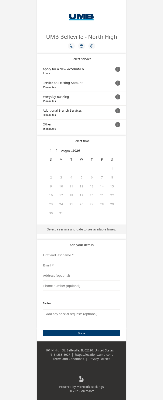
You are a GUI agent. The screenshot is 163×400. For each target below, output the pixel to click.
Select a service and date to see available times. (81, 229)
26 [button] (81, 204)
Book (81, 333)
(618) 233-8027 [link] (60, 355)
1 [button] (112, 168)
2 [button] (51, 177)
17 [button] (61, 195)
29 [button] (112, 204)
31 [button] (61, 213)
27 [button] (92, 204)
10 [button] (61, 186)
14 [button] (102, 186)
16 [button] (51, 195)
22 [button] (112, 195)
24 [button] (61, 204)
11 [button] (71, 186)
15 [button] (112, 186)
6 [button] (92, 177)
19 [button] (81, 195)
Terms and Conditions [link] (68, 359)
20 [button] (92, 195)
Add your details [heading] (82, 245)
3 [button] (61, 177)
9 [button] (51, 186)
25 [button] (71, 204)
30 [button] (51, 213)
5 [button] (82, 177)
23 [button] (51, 204)
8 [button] (112, 177)
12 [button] (81, 186)
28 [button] (102, 204)
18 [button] (71, 195)
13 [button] (92, 186)
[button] (50, 150)
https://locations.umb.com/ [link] (94, 355)
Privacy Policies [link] (99, 359)
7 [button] (102, 177)
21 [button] (102, 195)
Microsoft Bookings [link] (90, 387)
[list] (81, 98)
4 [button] (71, 177)
